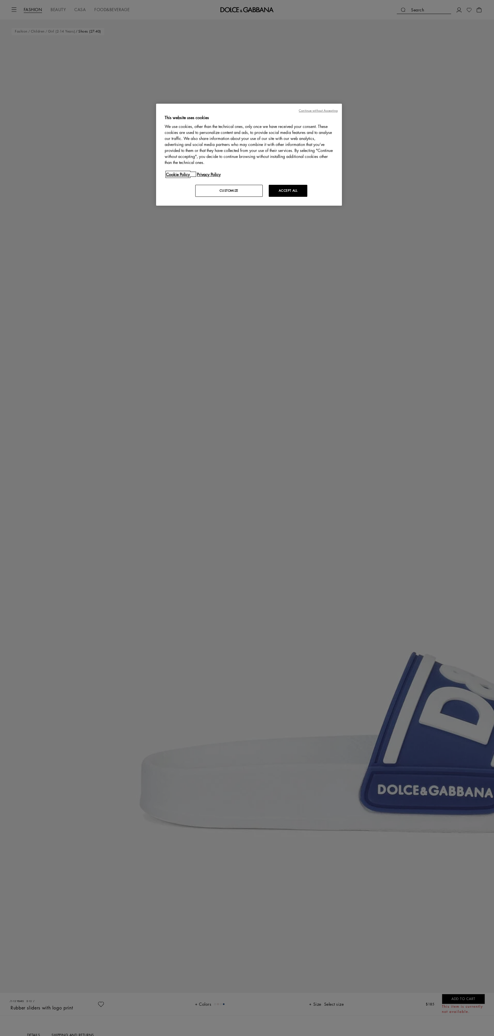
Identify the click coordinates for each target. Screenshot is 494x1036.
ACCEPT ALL (288, 190)
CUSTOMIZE (229, 190)
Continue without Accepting (318, 110)
